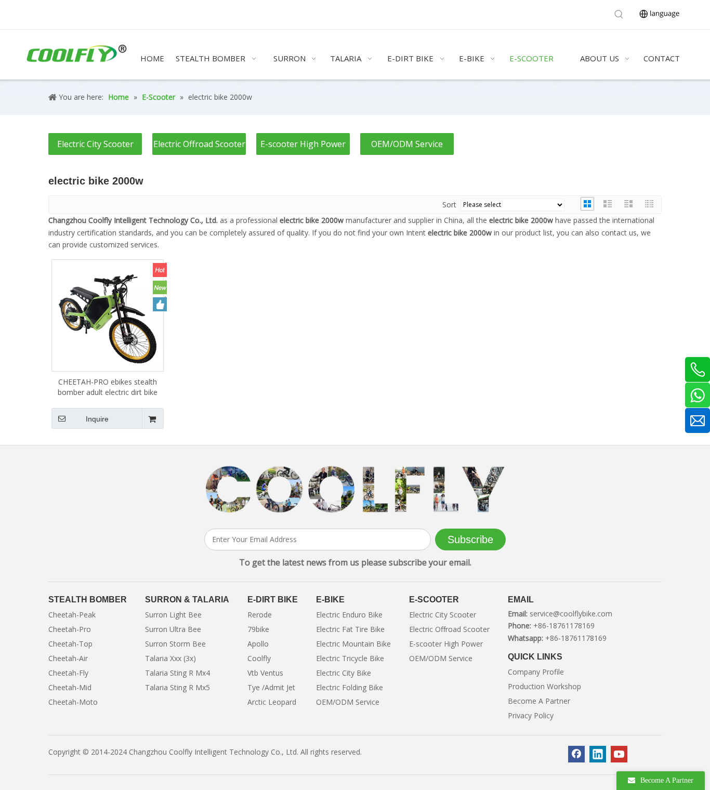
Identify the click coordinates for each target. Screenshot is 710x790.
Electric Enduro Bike (349, 615)
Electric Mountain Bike (353, 644)
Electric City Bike (343, 673)
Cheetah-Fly (68, 673)
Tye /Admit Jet (271, 687)
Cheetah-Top (70, 644)
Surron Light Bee (173, 615)
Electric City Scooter (95, 144)
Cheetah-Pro (69, 629)
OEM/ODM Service (407, 144)
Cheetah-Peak (72, 615)
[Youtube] (619, 754)
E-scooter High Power (303, 144)
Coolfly (259, 658)
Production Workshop (544, 686)
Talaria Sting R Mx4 (177, 673)
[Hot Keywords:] (619, 14)
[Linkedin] (597, 754)
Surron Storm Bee (175, 644)
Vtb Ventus (265, 673)
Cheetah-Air (68, 658)
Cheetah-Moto (73, 702)
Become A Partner (539, 701)
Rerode (259, 615)
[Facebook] (576, 754)
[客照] (355, 489)
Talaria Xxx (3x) (170, 658)
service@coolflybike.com (571, 613)
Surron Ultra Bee (173, 629)
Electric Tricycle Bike (350, 658)
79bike (258, 629)
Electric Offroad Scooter (199, 144)
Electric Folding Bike (349, 687)
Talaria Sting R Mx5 (177, 687)
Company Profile (536, 672)
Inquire (97, 419)
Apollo (258, 644)
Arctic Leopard (271, 702)
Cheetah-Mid (69, 687)
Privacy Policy (531, 715)
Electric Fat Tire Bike (350, 629)
